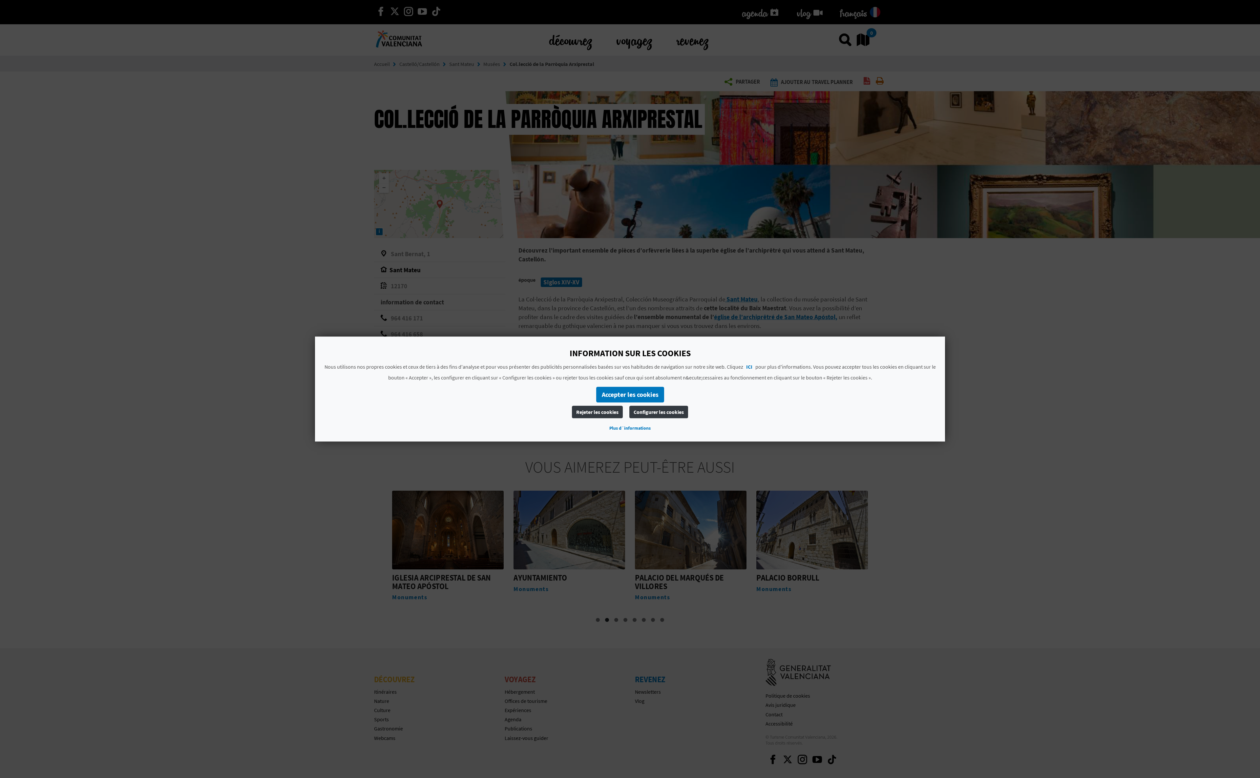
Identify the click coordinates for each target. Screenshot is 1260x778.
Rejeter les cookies (597, 412)
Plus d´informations (630, 428)
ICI (749, 366)
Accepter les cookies (630, 394)
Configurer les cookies (659, 412)
